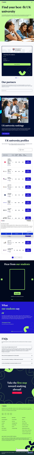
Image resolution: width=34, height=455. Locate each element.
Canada (3, 423)
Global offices (24, 423)
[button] (32, 279)
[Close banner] (32, 220)
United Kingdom (4, 419)
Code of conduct (25, 426)
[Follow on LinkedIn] (3, 414)
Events (13, 426)
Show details (29, 231)
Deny (6, 233)
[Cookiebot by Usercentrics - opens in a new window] (27, 220)
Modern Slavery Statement (26, 430)
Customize (16, 233)
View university (17, 64)
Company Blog (14, 428)
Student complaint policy (26, 431)
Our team (23, 421)
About (23, 419)
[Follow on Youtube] (8, 414)
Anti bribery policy (25, 424)
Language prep (14, 423)
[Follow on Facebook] (5, 414)
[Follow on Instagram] (11, 414)
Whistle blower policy (26, 428)
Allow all (28, 233)
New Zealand (4, 428)
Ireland (3, 426)
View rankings (5, 133)
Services (13, 421)
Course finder (14, 419)
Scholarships (14, 424)
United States (4, 430)
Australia (3, 421)
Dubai (3, 424)
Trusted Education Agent (26, 433)
